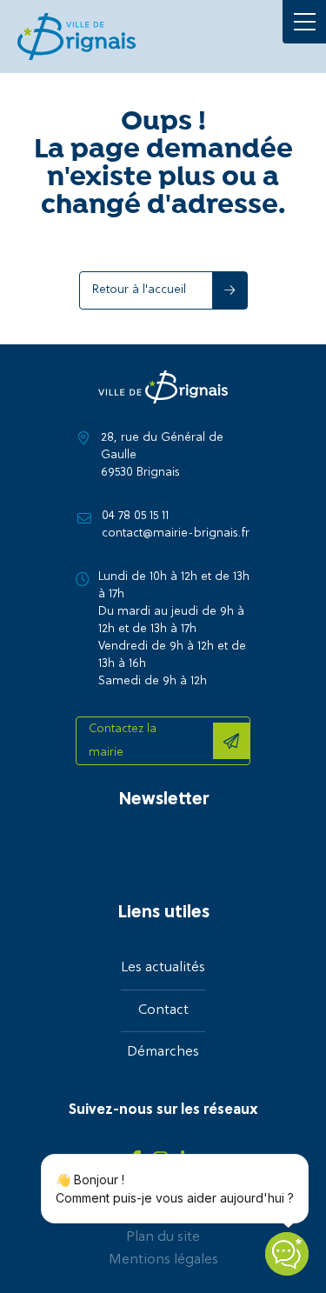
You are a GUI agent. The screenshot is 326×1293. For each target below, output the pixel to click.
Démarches (163, 1052)
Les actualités (163, 968)
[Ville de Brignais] (76, 36)
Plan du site (163, 1237)
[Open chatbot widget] (287, 1254)
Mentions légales (163, 1260)
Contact (163, 1010)
